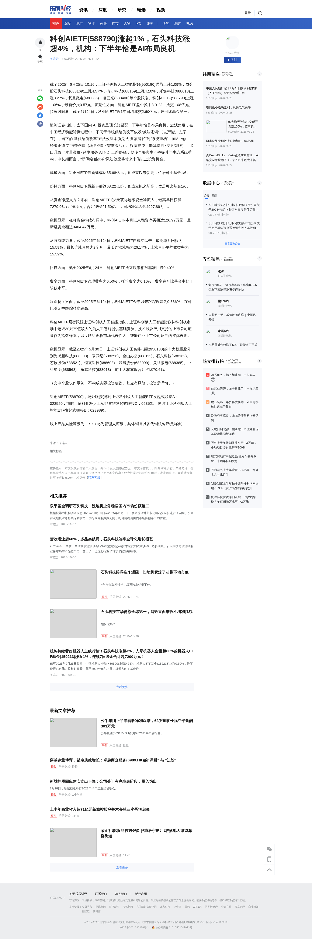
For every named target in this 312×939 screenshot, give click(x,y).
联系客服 (94, 477)
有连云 (55, 58)
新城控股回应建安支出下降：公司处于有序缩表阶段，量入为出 (103, 781)
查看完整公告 (232, 243)
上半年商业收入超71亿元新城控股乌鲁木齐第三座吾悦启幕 (100, 809)
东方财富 (165, 906)
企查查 (177, 906)
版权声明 (141, 894)
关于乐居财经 (78, 894)
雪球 (187, 906)
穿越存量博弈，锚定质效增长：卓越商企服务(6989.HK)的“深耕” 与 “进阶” (113, 760)
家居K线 (223, 331)
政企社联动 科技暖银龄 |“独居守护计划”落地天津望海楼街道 (146, 833)
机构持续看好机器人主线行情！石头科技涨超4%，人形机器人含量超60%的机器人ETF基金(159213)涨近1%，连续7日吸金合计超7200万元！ (122, 654)
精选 (141, 9)
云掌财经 (240, 906)
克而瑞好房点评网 (146, 906)
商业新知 (253, 906)
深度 (102, 9)
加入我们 (121, 894)
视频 (160, 9)
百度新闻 (114, 906)
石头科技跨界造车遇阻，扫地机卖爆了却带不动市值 (145, 572)
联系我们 (101, 894)
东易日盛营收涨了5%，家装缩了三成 (232, 344)
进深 (221, 271)
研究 (122, 9)
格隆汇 (86, 911)
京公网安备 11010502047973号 (174, 927)
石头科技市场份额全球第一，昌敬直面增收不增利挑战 (147, 612)
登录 (247, 13)
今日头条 (87, 906)
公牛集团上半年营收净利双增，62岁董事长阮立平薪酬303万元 (147, 723)
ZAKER (197, 906)
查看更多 (122, 687)
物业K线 (223, 301)
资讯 (83, 9)
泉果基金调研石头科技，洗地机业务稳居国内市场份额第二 (99, 506)
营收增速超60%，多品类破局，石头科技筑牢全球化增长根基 (101, 539)
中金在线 (226, 906)
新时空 (97, 911)
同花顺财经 (211, 906)
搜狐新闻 (128, 906)
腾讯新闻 (101, 906)
